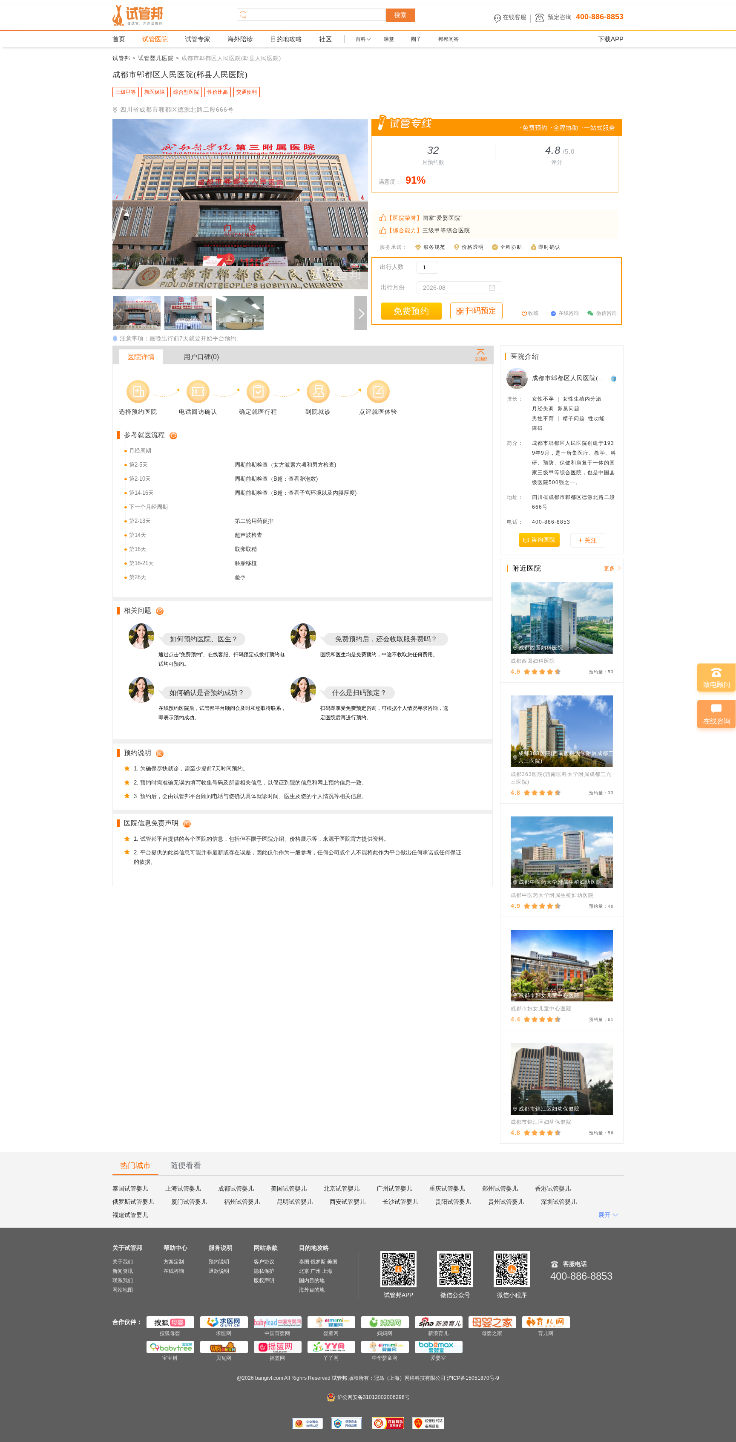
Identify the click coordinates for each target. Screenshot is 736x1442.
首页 (118, 39)
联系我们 (122, 1280)
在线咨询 (568, 313)
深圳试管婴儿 (559, 1201)
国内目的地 (312, 1280)
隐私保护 (264, 1271)
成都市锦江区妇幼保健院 (541, 1122)
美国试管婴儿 (289, 1188)
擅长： (515, 399)
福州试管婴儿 (242, 1201)
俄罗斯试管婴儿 (133, 1201)
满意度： (390, 182)
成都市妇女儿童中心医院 (541, 1009)
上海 (327, 1271)
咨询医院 (543, 539)
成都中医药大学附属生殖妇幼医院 (552, 895)
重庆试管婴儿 (447, 1188)
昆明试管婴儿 (295, 1201)
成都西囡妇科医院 (533, 661)
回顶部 (480, 358)
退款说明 (219, 1271)
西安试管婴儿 (347, 1201)
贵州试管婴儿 (506, 1201)
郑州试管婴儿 (500, 1188)
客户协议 (264, 1262)
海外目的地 (312, 1290)
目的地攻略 (286, 39)
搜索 (400, 15)
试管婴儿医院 (156, 58)
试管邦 (121, 58)
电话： (515, 522)
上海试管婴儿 (183, 1188)
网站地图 (122, 1290)
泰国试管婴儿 (130, 1188)
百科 (361, 39)
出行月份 (393, 287)
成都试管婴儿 (236, 1188)
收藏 (533, 313)
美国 (332, 1262)
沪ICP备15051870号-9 (473, 1378)
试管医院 (155, 39)
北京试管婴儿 (341, 1188)
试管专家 (197, 39)
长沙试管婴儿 (400, 1201)
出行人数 (392, 266)
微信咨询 (606, 313)
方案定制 (174, 1262)
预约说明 (219, 1262)
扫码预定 (481, 310)
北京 (304, 1271)
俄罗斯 (318, 1262)
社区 (325, 39)
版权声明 (264, 1280)
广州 (315, 1271)
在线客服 (514, 17)
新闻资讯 (122, 1271)
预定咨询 (560, 17)
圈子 (416, 39)
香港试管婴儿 (553, 1188)
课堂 (389, 39)
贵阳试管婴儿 (453, 1201)
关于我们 (122, 1262)
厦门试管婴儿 (189, 1201)
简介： (515, 443)
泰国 (304, 1262)
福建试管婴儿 (130, 1214)
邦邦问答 (448, 39)
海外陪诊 (240, 39)
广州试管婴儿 (394, 1188)
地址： (515, 497)
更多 (609, 568)
